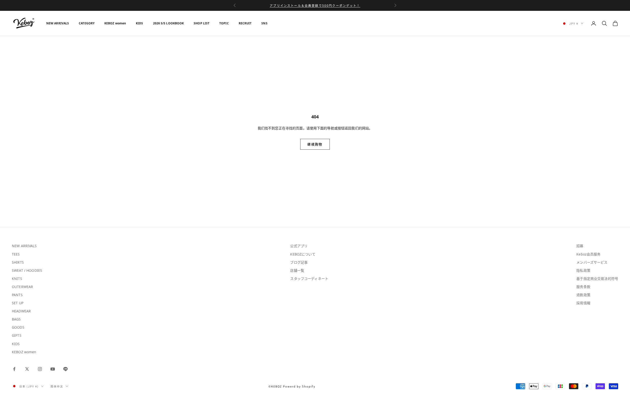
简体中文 (56, 386)
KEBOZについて (302, 254)
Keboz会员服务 (588, 254)
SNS (264, 23)
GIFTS (16, 335)
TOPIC (224, 23)
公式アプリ (299, 245)
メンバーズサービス (591, 262)
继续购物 (314, 144)
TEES (16, 254)
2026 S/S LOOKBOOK (168, 23)
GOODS (18, 327)
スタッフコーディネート (309, 278)
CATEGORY (86, 23)
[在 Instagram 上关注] (39, 369)
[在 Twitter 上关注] (27, 369)
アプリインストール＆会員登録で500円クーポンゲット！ (315, 5)
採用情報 (583, 303)
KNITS (17, 278)
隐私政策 (583, 270)
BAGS (16, 319)
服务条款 (583, 286)
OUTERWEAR (22, 286)
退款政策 (583, 294)
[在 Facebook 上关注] (14, 369)
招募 (579, 245)
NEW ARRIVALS (57, 23)
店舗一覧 (297, 270)
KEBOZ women (115, 23)
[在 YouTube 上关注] (52, 369)
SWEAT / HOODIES (27, 270)
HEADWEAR (21, 311)
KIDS (139, 23)
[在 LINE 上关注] (65, 369)
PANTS (17, 294)
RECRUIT (245, 23)
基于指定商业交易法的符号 (597, 278)
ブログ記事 (299, 262)
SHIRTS (18, 262)
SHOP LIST (201, 23)
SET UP (17, 303)
